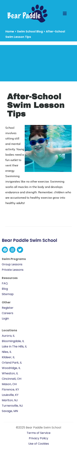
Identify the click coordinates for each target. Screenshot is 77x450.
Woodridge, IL (11, 368)
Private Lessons (12, 270)
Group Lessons (12, 264)
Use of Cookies (38, 444)
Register (7, 308)
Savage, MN (10, 411)
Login (5, 318)
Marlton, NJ (10, 400)
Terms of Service (38, 433)
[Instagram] (12, 250)
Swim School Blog (30, 31)
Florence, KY (10, 389)
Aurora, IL (8, 336)
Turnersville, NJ (12, 406)
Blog (5, 289)
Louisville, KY (10, 395)
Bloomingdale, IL (13, 341)
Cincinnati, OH (11, 379)
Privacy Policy (38, 438)
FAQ (5, 283)
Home (9, 31)
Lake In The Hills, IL (14, 346)
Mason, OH (9, 384)
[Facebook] (5, 250)
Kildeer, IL (8, 357)
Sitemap (8, 294)
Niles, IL (6, 352)
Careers (7, 313)
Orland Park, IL (12, 363)
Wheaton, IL (10, 373)
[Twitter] (20, 250)
